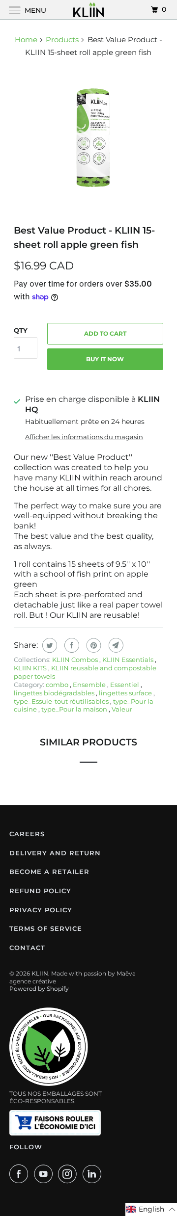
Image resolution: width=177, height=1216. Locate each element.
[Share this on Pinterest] (92, 645)
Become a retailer (49, 871)
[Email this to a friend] (114, 645)
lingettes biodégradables (55, 693)
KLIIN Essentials (128, 659)
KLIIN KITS (31, 668)
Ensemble (90, 684)
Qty (21, 330)
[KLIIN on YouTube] (45, 1173)
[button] (151, 1209)
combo (58, 684)
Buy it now (105, 359)
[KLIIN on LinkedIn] (94, 1173)
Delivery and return (55, 853)
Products (62, 39)
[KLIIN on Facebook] (20, 1173)
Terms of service (45, 928)
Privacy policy (40, 910)
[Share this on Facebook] (70, 645)
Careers (27, 834)
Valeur (122, 709)
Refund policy (40, 891)
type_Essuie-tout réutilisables (62, 701)
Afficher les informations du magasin (84, 437)
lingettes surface (126, 693)
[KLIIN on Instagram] (69, 1173)
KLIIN (39, 973)
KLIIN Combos (75, 659)
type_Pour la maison (75, 709)
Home (26, 39)
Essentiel (125, 684)
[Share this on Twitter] (48, 645)
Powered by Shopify (39, 988)
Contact (27, 948)
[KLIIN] (88, 9)
